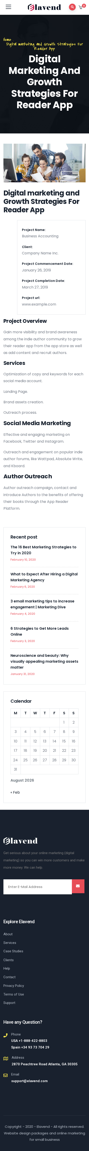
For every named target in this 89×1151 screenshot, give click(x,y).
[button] (81, 7)
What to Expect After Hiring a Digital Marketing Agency (44, 577)
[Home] (20, 841)
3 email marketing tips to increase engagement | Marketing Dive (42, 604)
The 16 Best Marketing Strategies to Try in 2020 (43, 550)
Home (7, 40)
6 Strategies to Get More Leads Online (39, 631)
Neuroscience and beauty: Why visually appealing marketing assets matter (44, 661)
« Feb (15, 792)
